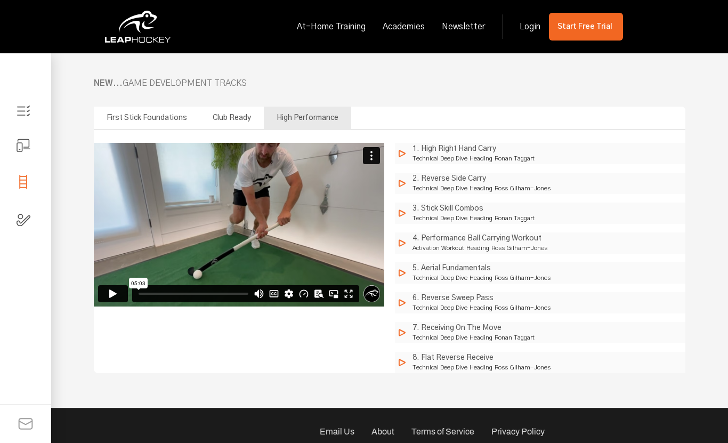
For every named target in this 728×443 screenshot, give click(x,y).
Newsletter (463, 26)
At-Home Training (331, 26)
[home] (138, 27)
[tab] (25, 110)
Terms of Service (442, 431)
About (382, 431)
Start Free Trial (584, 26)
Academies (404, 26)
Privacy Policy (518, 431)
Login (530, 26)
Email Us (337, 431)
